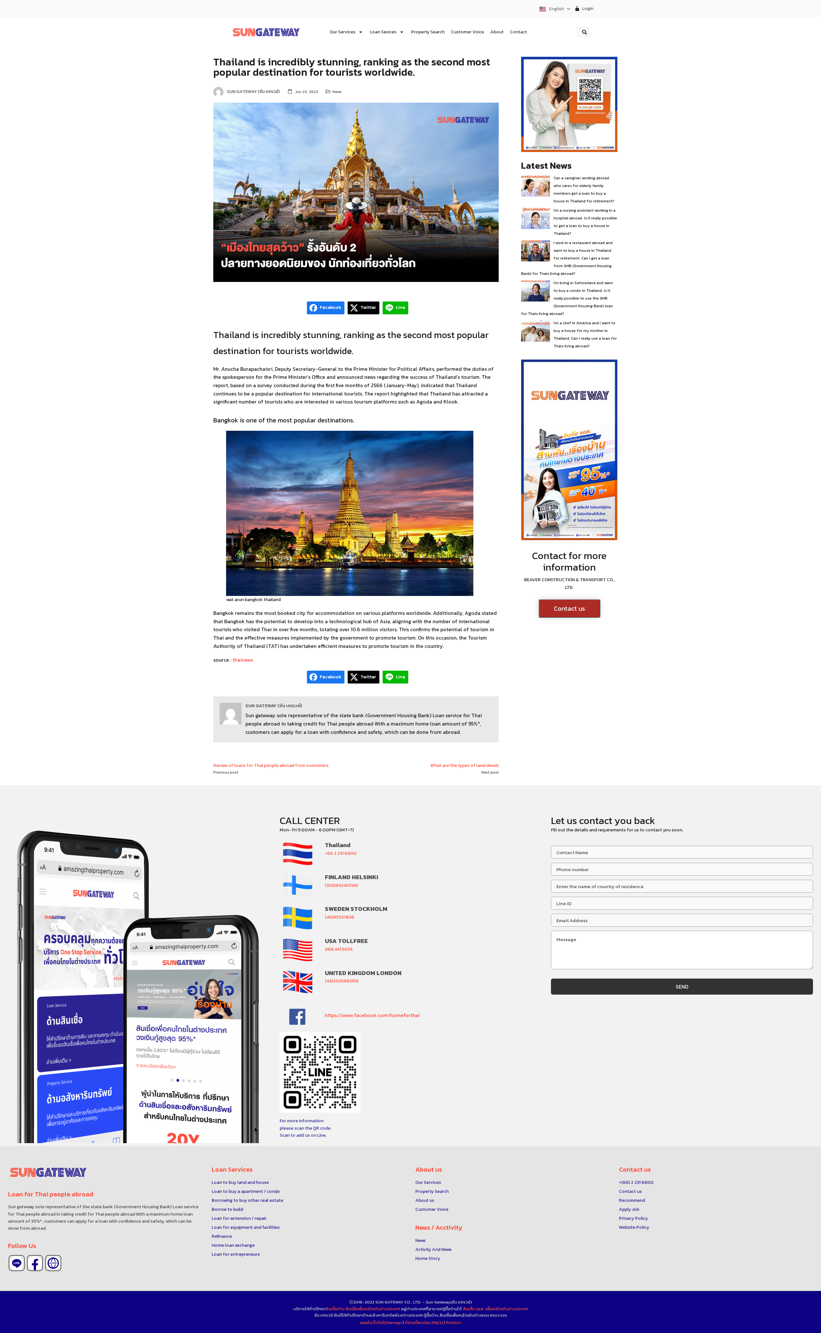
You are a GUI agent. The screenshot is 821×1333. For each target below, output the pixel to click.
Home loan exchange (233, 1245)
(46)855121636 (339, 917)
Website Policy (634, 1227)
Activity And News (433, 1249)
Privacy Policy (633, 1218)
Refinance (222, 1236)
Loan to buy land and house (240, 1182)
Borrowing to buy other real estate (247, 1200)
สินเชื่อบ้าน (335, 1309)
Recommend (632, 1200)
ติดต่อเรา (453, 1323)
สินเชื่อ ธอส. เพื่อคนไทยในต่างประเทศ (495, 1309)
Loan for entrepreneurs (236, 1254)
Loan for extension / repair (239, 1218)
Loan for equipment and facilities (246, 1227)
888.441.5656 (339, 949)
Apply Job (629, 1209)
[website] (53, 1263)
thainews (243, 660)
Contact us (569, 608)
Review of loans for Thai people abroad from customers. (271, 765)
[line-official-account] (16, 1263)
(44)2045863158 (342, 981)
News (337, 92)
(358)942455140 (341, 885)
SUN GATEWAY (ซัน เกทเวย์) (273, 705)
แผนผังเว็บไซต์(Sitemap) (381, 1323)
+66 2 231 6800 (341, 853)
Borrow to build (227, 1209)
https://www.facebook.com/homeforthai (372, 1015)
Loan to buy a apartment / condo (246, 1191)
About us (424, 1200)
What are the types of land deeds (464, 765)
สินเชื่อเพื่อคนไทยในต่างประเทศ (372, 1309)
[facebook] (35, 1263)
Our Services (428, 1182)
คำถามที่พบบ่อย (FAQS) (424, 1323)
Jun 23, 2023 (306, 92)
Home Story (427, 1258)
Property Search (432, 1191)
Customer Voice (431, 1209)
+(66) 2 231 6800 (636, 1182)
